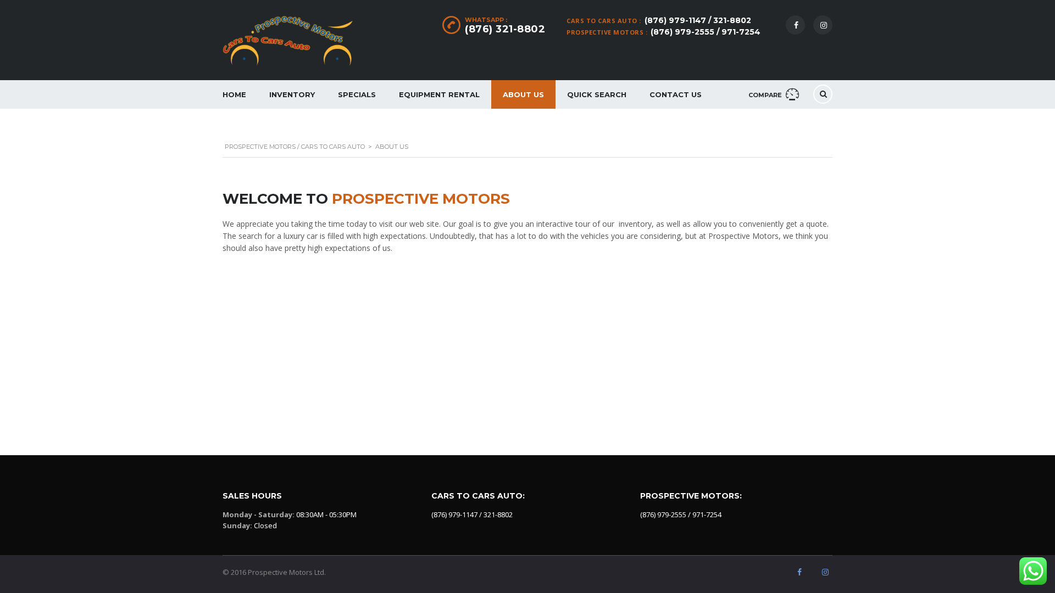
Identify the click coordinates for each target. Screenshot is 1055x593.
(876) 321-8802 (505, 29)
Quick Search (596, 94)
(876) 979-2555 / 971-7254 (705, 32)
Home (234, 94)
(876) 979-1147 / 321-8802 (698, 20)
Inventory (292, 94)
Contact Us (675, 94)
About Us (523, 94)
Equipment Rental (439, 94)
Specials (357, 94)
